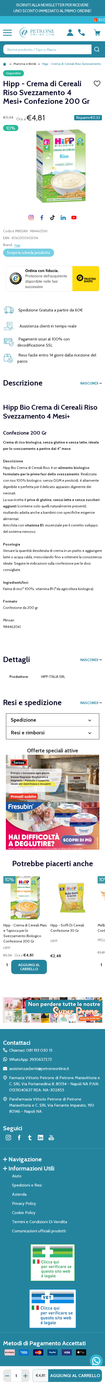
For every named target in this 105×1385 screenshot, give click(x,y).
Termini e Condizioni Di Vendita (39, 1221)
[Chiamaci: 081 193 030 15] (81, 32)
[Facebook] (41, 217)
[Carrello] (97, 32)
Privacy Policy (24, 1203)
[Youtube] (73, 217)
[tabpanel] (25, 926)
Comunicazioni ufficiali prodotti (39, 1231)
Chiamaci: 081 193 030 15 (30, 1050)
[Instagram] (31, 217)
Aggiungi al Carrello (75, 1375)
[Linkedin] (63, 217)
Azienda (19, 1194)
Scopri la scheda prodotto (28, 252)
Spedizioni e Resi (27, 1185)
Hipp (17, 245)
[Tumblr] (52, 217)
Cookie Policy (23, 1212)
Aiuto (16, 1176)
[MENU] (6, 32)
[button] (52, 720)
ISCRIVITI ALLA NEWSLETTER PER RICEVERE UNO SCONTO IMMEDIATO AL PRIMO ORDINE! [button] (52, 8)
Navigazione (25, 1159)
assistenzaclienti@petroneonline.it (39, 1068)
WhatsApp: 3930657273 (30, 1059)
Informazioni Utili (31, 1168)
